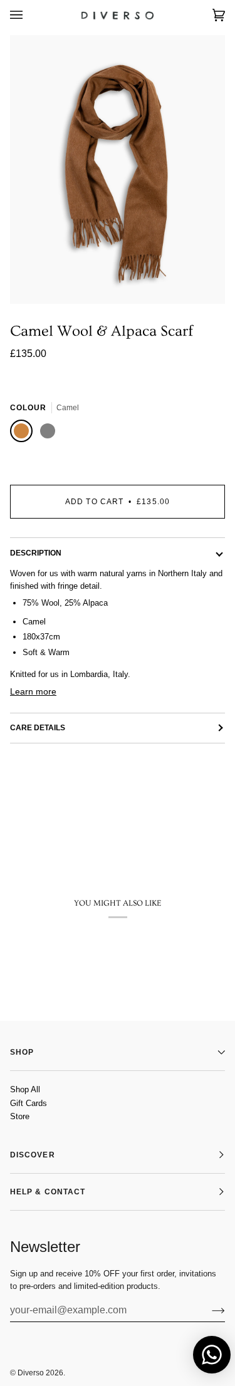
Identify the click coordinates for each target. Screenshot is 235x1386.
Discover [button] (32, 1155)
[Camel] (23, 433)
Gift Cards (28, 1103)
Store (19, 1116)
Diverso (31, 1372)
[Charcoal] (49, 433)
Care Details (37, 727)
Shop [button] (22, 1052)
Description (35, 553)
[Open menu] (29, 15)
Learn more (33, 691)
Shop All (25, 1089)
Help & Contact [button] (47, 1191)
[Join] (208, 1310)
